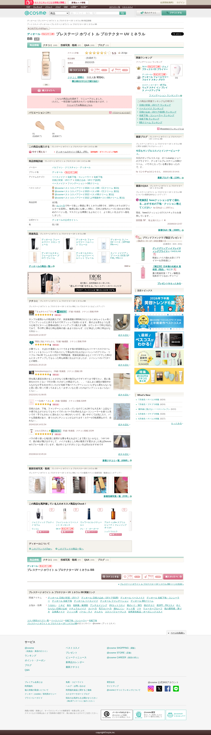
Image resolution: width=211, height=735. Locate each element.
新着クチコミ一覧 (116, 460)
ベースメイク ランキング (151, 108)
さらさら (98, 611)
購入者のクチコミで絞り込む (85, 81)
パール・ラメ (85, 611)
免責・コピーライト (75, 682)
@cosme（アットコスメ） (104, 623)
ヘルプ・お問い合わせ (76, 686)
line (176, 689)
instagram (151, 689)
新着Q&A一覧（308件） (169, 230)
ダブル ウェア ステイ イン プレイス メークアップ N (155, 88)
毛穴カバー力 (105, 608)
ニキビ (61, 605)
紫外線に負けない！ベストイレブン (154, 409)
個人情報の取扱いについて (36, 690)
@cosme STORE (120, 652)
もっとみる (176, 423)
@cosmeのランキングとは (172, 129)
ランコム (35, 529)
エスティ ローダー (150, 85)
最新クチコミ (73, 667)
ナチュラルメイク (77, 608)
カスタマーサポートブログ (78, 694)
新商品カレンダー (75, 662)
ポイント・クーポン (35, 660)
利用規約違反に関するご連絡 (78, 690)
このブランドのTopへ (41, 549)
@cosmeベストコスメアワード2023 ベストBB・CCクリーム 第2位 (87, 191)
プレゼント (71, 652)
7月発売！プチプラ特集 (148, 404)
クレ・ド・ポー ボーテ (89, 529)
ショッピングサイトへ (43, 532)
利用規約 (29, 686)
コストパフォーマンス (115, 611)
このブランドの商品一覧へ (71, 549)
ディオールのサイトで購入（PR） (72, 152)
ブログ (58, 7)
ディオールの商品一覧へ (40, 266)
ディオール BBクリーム (142, 601)
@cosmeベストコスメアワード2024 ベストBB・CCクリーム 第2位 (87, 188)
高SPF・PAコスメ (165, 605)
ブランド (48, 7)
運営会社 (111, 682)
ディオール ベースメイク (132, 597)
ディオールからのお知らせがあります (48, 34)
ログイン (181, 2)
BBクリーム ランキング (150, 122)
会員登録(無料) (166, 2)
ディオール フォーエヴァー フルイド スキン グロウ (155, 78)
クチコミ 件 (76, 77)
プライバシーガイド (34, 698)
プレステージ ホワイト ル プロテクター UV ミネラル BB (60, 569)
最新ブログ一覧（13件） (169, 177)
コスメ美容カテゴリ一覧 (38, 620)
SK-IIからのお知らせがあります (67, 529)
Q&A (66, 7)
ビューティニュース (76, 657)
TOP (28, 7)
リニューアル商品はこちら (79, 105)
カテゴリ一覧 (114, 7)
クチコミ (50, 45)
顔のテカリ (149, 605)
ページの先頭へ (152, 584)
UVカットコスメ (117, 605)
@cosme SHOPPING (122, 648)
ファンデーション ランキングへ (164, 95)
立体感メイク (58, 611)
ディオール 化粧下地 (62, 601)
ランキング (37, 7)
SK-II (58, 529)
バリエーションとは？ (121, 112)
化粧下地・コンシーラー (79, 177)
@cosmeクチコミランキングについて (123, 690)
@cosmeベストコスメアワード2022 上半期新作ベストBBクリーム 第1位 (90, 198)
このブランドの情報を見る (38, 28)
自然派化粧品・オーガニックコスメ (145, 611)
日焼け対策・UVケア (62, 180)
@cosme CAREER (123, 657)
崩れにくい (119, 608)
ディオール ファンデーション (114, 601)
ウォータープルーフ (152, 608)
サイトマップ (113, 686)
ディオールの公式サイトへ (65, 220)
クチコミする (78, 70)
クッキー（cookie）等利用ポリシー (40, 694)
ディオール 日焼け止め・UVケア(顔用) (99, 597)
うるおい (52, 605)
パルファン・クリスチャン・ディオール (71, 167)
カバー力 (60, 205)
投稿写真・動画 (71, 45)
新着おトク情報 (78, 2)
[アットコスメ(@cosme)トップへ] (35, 14)
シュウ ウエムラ (111, 531)
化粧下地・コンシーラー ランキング (156, 115)
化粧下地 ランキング (149, 119)
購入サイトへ (46, 90)
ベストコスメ (127, 7)
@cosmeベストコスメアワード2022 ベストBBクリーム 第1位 (84, 194)
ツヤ (139, 608)
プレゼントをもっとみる (169, 283)
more (126, 266)
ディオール (33, 34)
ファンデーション (76, 183)
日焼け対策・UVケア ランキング (155, 105)
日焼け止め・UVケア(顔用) (88, 180)
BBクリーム (93, 183)
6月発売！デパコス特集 (148, 419)
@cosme (36, 649)
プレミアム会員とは (34, 682)
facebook (167, 689)
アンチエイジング (98, 605)
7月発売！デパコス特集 (148, 399)
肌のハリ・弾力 (134, 605)
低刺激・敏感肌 (80, 605)
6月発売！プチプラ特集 (148, 414)
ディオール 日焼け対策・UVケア (63, 597)
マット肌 (130, 608)
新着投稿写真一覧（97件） (117, 496)
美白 (69, 605)
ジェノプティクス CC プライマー (155, 68)
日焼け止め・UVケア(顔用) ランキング (157, 112)
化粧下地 (98, 177)
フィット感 (72, 611)
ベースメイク (58, 177)
